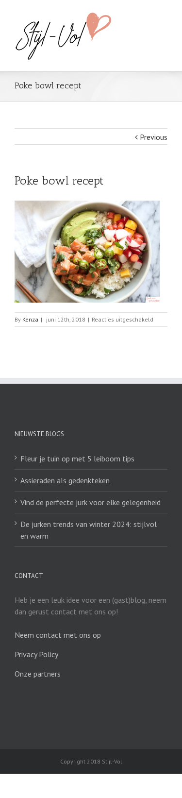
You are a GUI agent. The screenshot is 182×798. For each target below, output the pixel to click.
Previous (153, 137)
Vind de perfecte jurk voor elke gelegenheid (90, 502)
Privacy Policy (36, 654)
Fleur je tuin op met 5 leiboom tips (77, 458)
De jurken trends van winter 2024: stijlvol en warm (88, 530)
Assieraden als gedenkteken (65, 480)
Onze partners (38, 674)
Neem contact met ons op (58, 635)
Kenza (30, 319)
